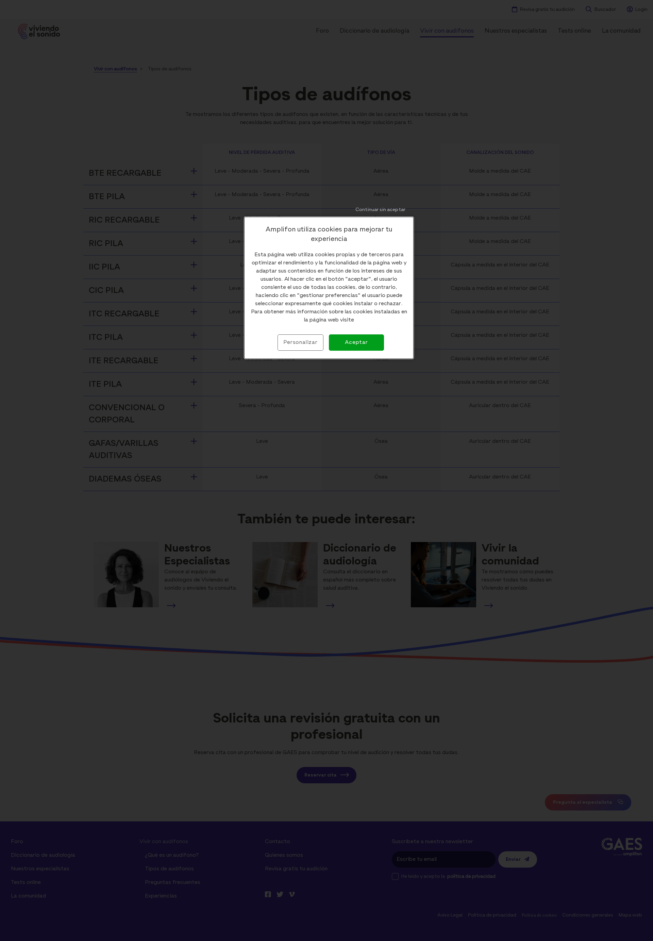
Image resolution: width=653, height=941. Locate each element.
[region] (329, 287)
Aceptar (356, 342)
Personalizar (300, 342)
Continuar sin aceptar (380, 209)
